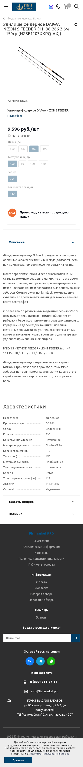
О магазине (42, 541)
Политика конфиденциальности (41, 558)
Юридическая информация (41, 546)
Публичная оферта (42, 564)
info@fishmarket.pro (45, 691)
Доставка (41, 588)
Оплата (41, 582)
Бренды (41, 617)
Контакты (41, 552)
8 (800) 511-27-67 (43, 681)
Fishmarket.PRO (41, 533)
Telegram (40, 661)
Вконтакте (30, 661)
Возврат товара (41, 594)
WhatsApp (51, 661)
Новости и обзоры (41, 600)
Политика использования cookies (49, 753)
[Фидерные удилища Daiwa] (41, 66)
